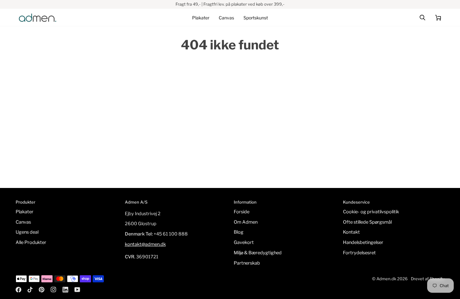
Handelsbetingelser (363, 242)
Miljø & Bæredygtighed (258, 253)
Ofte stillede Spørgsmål (367, 222)
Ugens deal (27, 232)
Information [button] (245, 202)
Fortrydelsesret (359, 253)
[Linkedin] (65, 289)
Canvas (23, 222)
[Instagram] (53, 289)
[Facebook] (18, 289)
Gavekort (244, 242)
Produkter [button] (25, 202)
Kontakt (351, 232)
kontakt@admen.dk (145, 244)
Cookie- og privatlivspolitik (371, 212)
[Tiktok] (30, 289)
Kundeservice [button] (356, 202)
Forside (241, 212)
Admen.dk (386, 278)
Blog (238, 232)
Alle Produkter (31, 242)
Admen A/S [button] (136, 202)
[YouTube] (77, 289)
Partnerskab (247, 263)
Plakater (24, 212)
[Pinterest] (41, 289)
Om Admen (246, 222)
